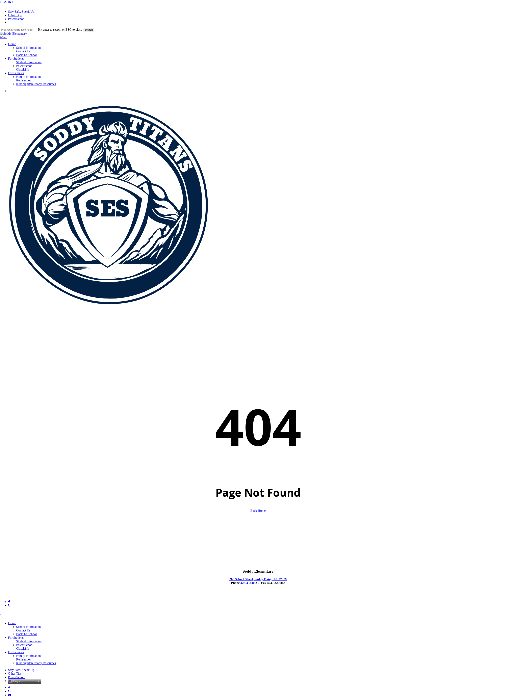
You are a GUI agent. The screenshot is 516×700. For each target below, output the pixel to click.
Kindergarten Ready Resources (36, 663)
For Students (16, 637)
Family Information (28, 655)
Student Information (29, 641)
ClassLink (22, 648)
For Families (16, 652)
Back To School (26, 634)
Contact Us (23, 630)
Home (12, 623)
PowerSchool (24, 645)
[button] (3, 37)
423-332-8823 (249, 583)
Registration (23, 659)
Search (88, 29)
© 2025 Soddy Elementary (17, 595)
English (17, 681)
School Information (28, 626)
